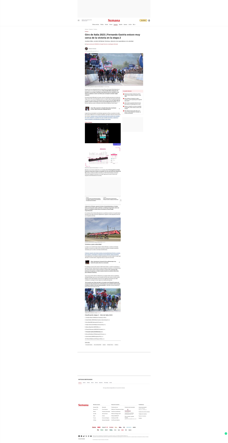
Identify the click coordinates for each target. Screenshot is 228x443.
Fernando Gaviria (89, 344)
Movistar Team (110, 344)
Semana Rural (104, 413)
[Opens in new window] (81, 436)
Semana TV (95, 409)
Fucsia (94, 417)
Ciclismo (95, 29)
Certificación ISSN (114, 417)
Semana (86, 29)
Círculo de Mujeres (105, 417)
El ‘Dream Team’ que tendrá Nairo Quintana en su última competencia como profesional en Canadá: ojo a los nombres (93, 199)
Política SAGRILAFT (115, 415)
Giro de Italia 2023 (97, 344)
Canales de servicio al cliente (144, 411)
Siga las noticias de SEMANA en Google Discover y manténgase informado (102, 44)
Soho (94, 415)
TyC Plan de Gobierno (115, 420)
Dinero (94, 411)
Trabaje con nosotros (143, 413)
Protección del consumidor (130, 407)
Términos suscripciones (115, 411)
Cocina (103, 415)
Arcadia (94, 413)
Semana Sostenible (105, 420)
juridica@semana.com (129, 414)
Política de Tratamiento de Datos (117, 409)
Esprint (104, 344)
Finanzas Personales (106, 411)
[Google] (79, 436)
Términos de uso (114, 407)
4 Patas (94, 420)
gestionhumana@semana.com (130, 418)
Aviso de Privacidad (82, 438)
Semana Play (95, 407)
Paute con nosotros (142, 416)
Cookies (140, 418)
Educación (104, 407)
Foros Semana (105, 409)
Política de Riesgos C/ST (116, 413)
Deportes (91, 29)
